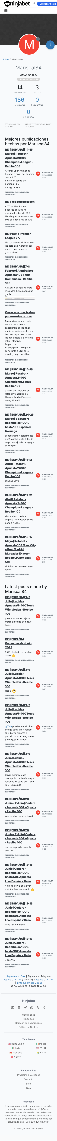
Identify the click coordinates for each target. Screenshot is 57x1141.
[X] (38, 1007)
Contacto (28, 1079)
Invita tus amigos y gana (29, 982)
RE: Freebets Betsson (20, 201)
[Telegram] (25, 1007)
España (7, 979)
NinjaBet (28, 1001)
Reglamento (12, 976)
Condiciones (28, 1014)
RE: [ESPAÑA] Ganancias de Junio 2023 (18, 643)
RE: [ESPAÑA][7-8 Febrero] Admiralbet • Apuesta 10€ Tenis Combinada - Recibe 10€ (20, 275)
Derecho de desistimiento (28, 1023)
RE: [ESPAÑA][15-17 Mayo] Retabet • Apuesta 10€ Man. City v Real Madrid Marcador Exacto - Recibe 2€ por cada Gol (20, 549)
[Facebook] (44, 1007)
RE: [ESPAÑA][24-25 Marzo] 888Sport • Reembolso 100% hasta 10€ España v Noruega (19, 423)
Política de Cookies (28, 1027)
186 (19, 99)
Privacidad (28, 1018)
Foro (28, 1083)
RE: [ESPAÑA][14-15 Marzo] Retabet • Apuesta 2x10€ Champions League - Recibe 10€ (19, 158)
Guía (23, 976)
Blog (28, 1088)
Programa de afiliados (28, 1074)
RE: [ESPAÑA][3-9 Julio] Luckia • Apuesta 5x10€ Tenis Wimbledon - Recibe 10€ (19, 605)
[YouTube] (13, 1007)
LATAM (17, 979)
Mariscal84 (47, 173)
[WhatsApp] (31, 1007)
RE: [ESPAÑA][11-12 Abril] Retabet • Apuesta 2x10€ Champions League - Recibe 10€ (19, 468)
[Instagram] (19, 1007)
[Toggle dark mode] (34, 3)
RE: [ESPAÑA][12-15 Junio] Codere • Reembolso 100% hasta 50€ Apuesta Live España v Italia (18, 873)
